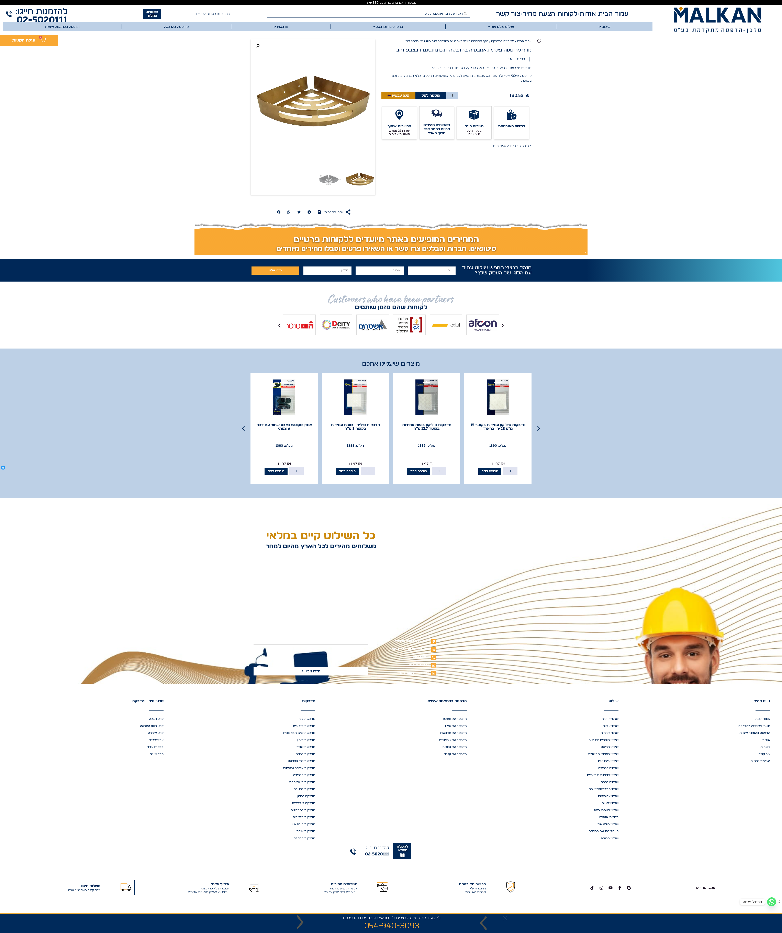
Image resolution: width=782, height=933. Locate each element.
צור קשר (508, 14)
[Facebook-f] (620, 888)
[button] (319, 212)
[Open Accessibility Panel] (3, 468)
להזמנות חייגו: (41, 11)
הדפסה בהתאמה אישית (447, 701)
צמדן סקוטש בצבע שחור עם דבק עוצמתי (355, 427)
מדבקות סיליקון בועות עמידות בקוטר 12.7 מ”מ (498, 427)
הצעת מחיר (539, 14)
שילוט (613, 701)
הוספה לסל (431, 96)
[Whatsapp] (771, 901)
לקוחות (567, 14)
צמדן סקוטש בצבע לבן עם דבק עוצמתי (284, 427)
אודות (588, 14)
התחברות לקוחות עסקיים (213, 13)
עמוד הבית (613, 14)
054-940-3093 (391, 926)
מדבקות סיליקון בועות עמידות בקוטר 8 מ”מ (426, 427)
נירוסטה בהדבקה (502, 41)
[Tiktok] (592, 888)
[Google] (629, 888)
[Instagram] (601, 888)
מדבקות (308, 701)
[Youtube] (610, 888)
